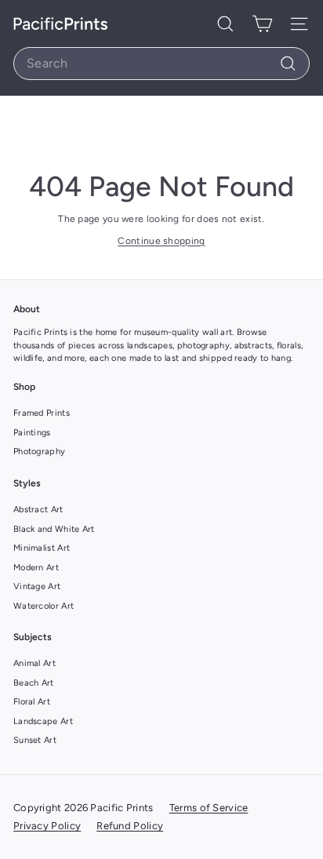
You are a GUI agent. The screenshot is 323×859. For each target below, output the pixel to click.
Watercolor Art (43, 606)
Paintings (32, 433)
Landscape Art (43, 721)
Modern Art (36, 567)
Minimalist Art (41, 548)
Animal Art (34, 663)
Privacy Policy (47, 826)
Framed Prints (41, 413)
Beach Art (33, 683)
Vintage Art (36, 586)
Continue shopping (161, 240)
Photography (39, 451)
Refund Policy (129, 826)
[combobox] (161, 63)
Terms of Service (209, 808)
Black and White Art (54, 529)
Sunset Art (34, 740)
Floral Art (31, 702)
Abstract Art (38, 509)
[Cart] (262, 23)
